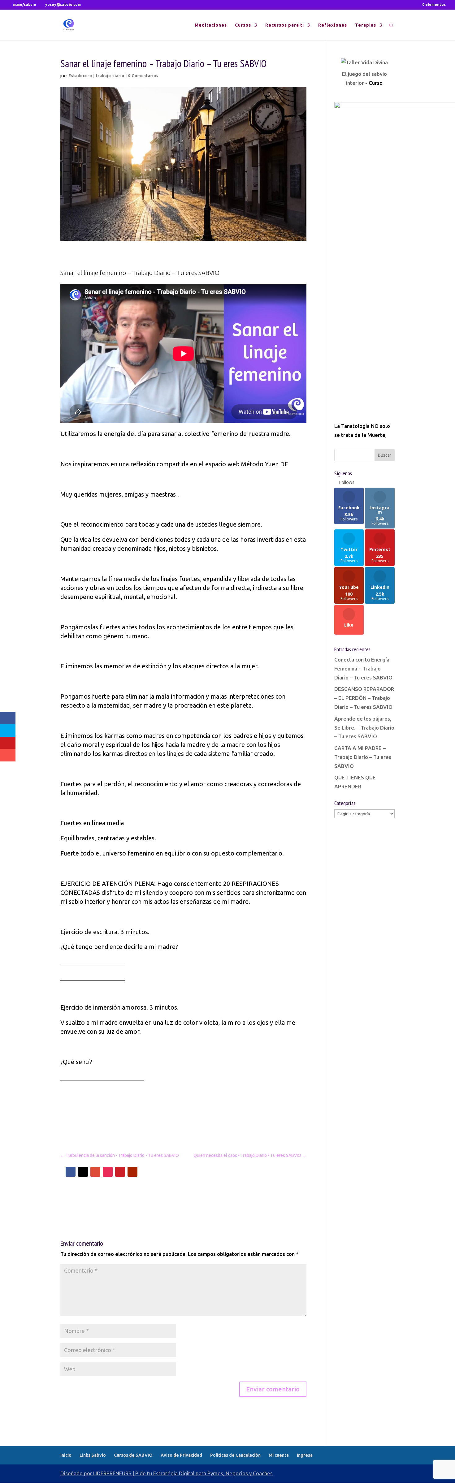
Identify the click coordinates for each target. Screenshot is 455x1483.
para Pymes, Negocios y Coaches (234, 1473)
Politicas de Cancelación (235, 1455)
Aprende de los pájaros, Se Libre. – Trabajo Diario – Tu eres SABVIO (364, 727)
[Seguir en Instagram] (108, 1172)
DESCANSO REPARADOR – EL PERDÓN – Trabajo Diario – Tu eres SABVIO (364, 698)
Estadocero (80, 76)
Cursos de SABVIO (133, 1455)
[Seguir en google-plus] (95, 1172)
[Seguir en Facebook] (71, 1172)
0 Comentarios (143, 76)
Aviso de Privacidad (181, 1455)
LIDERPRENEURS (112, 1473)
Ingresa (305, 1455)
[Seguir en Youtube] (132, 1172)
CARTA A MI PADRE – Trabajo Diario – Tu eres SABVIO (362, 757)
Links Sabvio (93, 1455)
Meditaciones (211, 25)
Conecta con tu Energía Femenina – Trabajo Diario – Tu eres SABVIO (363, 668)
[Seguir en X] (83, 1172)
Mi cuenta (279, 1455)
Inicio (66, 1455)
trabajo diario (110, 76)
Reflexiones (332, 25)
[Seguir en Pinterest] (120, 1172)
